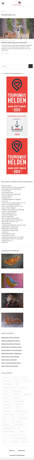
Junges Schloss (16, 397)
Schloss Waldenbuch (19, 424)
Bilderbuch (26, 381)
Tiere (4, 435)
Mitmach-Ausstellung (20, 411)
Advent (16, 377)
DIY (17, 384)
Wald (4, 441)
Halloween (27, 394)
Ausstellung (6, 381)
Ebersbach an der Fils (9, 387)
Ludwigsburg (6, 411)
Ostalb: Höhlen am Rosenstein (9, 366)
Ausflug (24, 377)
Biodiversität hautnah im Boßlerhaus (11, 353)
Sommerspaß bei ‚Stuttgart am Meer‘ (11, 347)
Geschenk (6, 394)
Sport (18, 428)
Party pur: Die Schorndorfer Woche (11, 363)
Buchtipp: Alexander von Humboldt (10, 344)
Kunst (17, 408)
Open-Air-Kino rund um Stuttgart (10, 356)
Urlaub (5, 438)
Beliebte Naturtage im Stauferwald (14, 43)
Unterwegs (12, 40)
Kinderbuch (6, 401)
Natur (12, 418)
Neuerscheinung (23, 418)
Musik (5, 418)
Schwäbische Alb (8, 428)
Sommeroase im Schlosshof (9, 359)
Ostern (5, 421)
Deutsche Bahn (7, 384)
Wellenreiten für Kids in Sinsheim (10, 337)
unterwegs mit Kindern (17, 435)
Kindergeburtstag (19, 401)
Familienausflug (16, 391)
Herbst (5, 397)
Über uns (12, 450)
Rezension (6, 424)
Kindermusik (18, 404)
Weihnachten (14, 441)
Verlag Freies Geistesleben (19, 438)
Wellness (25, 441)
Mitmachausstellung (8, 414)
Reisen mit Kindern (17, 421)
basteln (16, 381)
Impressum (21, 450)
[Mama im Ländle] (17, 3)
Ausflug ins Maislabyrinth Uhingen (10, 340)
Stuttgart (21, 431)
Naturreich (5, 40)
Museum (21, 414)
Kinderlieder (6, 404)
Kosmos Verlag (7, 408)
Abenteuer (6, 377)
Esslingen (22, 387)
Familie (5, 391)
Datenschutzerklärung (17, 455)
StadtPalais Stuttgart (8, 431)
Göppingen (16, 394)
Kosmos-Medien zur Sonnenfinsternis (11, 350)
